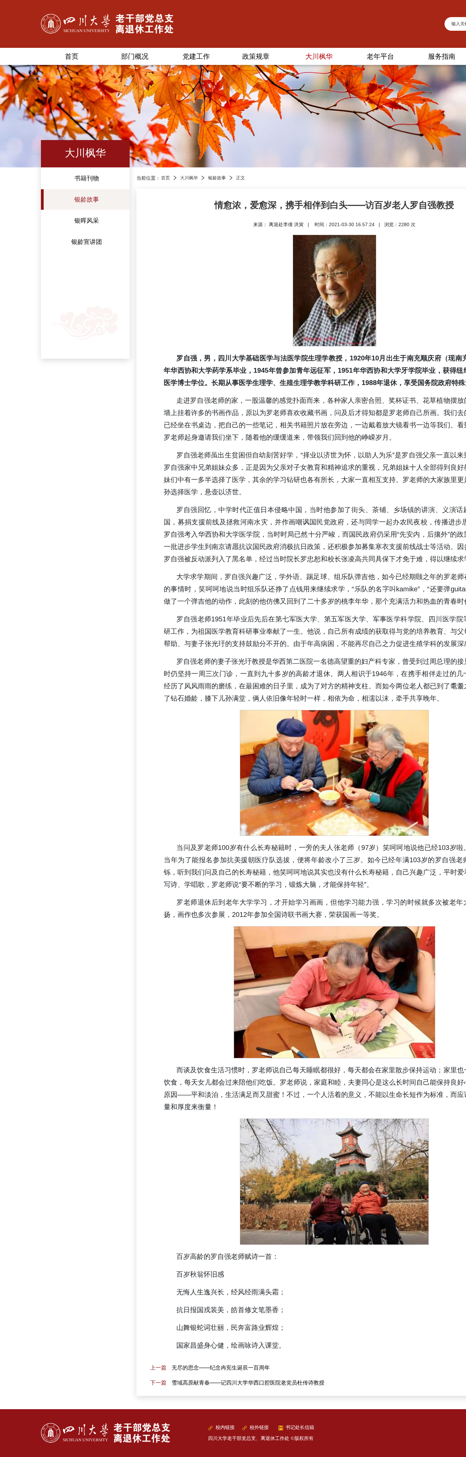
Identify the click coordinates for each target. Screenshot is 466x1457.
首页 (165, 178)
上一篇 (158, 1367)
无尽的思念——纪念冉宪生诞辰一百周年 (221, 1367)
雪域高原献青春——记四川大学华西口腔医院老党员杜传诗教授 (248, 1382)
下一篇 (158, 1382)
